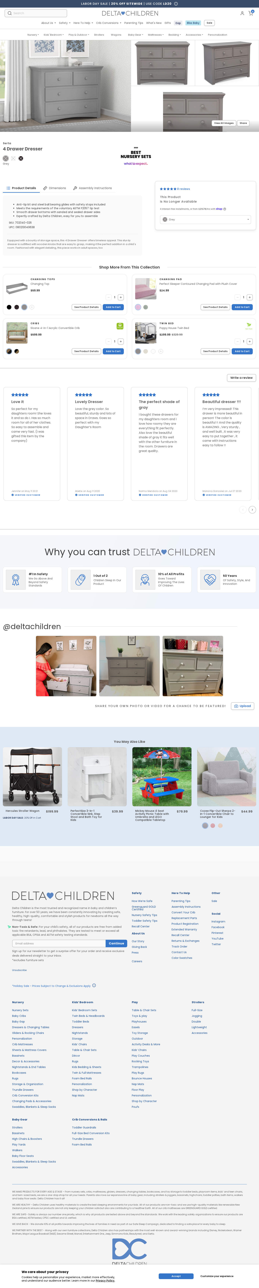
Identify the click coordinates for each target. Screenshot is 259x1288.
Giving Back (139, 947)
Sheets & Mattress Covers (29, 1050)
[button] (5, 158)
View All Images (224, 123)
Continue (116, 943)
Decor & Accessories (25, 1061)
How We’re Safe (142, 901)
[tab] (21, 188)
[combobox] (36, 13)
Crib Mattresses (22, 1044)
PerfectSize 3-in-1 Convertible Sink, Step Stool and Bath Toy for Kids (86, 815)
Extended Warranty (184, 929)
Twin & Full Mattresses (86, 1073)
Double (196, 1021)
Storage (77, 1039)
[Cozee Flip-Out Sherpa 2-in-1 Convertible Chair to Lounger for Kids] (226, 776)
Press (135, 952)
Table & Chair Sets (84, 1050)
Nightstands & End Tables (29, 1067)
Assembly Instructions (186, 907)
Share (243, 123)
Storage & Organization (27, 1084)
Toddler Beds (80, 1021)
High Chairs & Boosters (27, 1139)
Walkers (17, 1150)
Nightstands (80, 1033)
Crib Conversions (107, 23)
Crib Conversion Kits (25, 1095)
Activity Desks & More (146, 1044)
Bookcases (19, 1073)
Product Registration (185, 924)
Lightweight (199, 1027)
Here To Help (82, 23)
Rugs (15, 1078)
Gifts (168, 23)
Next (253, 509)
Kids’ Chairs (79, 1044)
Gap (178, 23)
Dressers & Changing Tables (30, 1027)
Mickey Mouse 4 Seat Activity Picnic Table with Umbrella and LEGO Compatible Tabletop (152, 815)
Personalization (217, 35)
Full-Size (197, 1010)
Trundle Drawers (23, 1090)
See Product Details (86, 307)
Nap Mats (78, 1095)
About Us (47, 23)
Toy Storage (140, 1033)
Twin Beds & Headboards (88, 1016)
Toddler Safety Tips (144, 921)
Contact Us (179, 952)
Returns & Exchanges (185, 941)
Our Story (138, 941)
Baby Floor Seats (23, 1156)
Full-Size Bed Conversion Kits (91, 1133)
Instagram (218, 921)
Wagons (116, 35)
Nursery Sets (20, 1010)
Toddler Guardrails (84, 1127)
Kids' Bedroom (53, 35)
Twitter (216, 944)
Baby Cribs (19, 1016)
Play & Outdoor (78, 35)
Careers (137, 961)
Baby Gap (18, 1021)
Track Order (179, 946)
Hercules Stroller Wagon (22, 811)
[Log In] (242, 13)
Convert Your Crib (183, 912)
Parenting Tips (133, 23)
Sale (209, 22)
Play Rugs (138, 1073)
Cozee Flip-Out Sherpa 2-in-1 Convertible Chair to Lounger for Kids (217, 814)
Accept (176, 1276)
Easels (136, 1027)
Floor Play (138, 1090)
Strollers (99, 35)
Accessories (193, 35)
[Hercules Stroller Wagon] (32, 776)
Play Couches (141, 1056)
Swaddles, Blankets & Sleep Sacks (34, 1107)
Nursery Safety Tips (144, 915)
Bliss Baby (193, 23)
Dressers (77, 1027)
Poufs (135, 1107)
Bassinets (18, 1056)
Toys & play (139, 1016)
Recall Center (141, 926)
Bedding (174, 35)
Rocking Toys (140, 1061)
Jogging (197, 1016)
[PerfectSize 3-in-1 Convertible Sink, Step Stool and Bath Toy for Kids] (97, 776)
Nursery (32, 35)
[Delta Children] (69, 896)
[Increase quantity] (121, 297)
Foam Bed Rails (82, 1078)
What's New (154, 23)
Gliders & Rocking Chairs (28, 1033)
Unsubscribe (19, 970)
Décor (76, 1056)
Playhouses (139, 1021)
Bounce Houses (142, 1078)
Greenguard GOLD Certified (144, 908)
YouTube (218, 938)
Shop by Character (84, 1090)
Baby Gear (134, 35)
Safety (63, 23)
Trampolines (140, 1067)
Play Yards (19, 1144)
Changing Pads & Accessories (31, 1101)
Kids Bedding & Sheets (86, 1067)
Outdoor (137, 1039)
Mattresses (155, 35)
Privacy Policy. (105, 1281)
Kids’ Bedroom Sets (84, 1010)
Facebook (218, 927)
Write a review (241, 378)
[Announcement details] (94, 985)
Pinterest (217, 933)
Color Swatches (182, 958)
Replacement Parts (184, 918)
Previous (244, 509)
